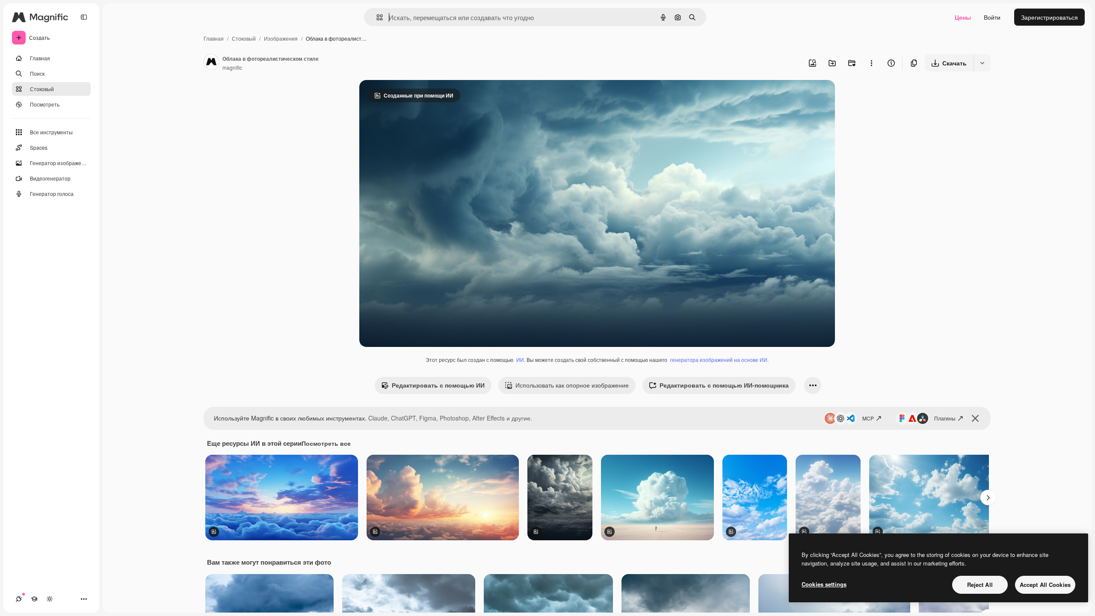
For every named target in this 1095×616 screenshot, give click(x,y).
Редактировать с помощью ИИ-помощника (724, 385)
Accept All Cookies (1045, 584)
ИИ (520, 359)
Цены (963, 17)
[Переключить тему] (49, 599)
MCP (868, 418)
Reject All (980, 584)
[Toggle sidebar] (84, 17)
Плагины (945, 418)
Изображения (281, 38)
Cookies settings (824, 584)
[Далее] (988, 497)
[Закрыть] (975, 418)
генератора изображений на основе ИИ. (719, 359)
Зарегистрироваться (1049, 17)
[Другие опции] (871, 62)
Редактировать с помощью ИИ (438, 385)
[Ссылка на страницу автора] (211, 62)
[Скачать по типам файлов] (982, 62)
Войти (992, 17)
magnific (232, 67)
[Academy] (34, 599)
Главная (214, 38)
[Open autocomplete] (376, 17)
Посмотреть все (326, 443)
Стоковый (244, 38)
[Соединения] (19, 599)
